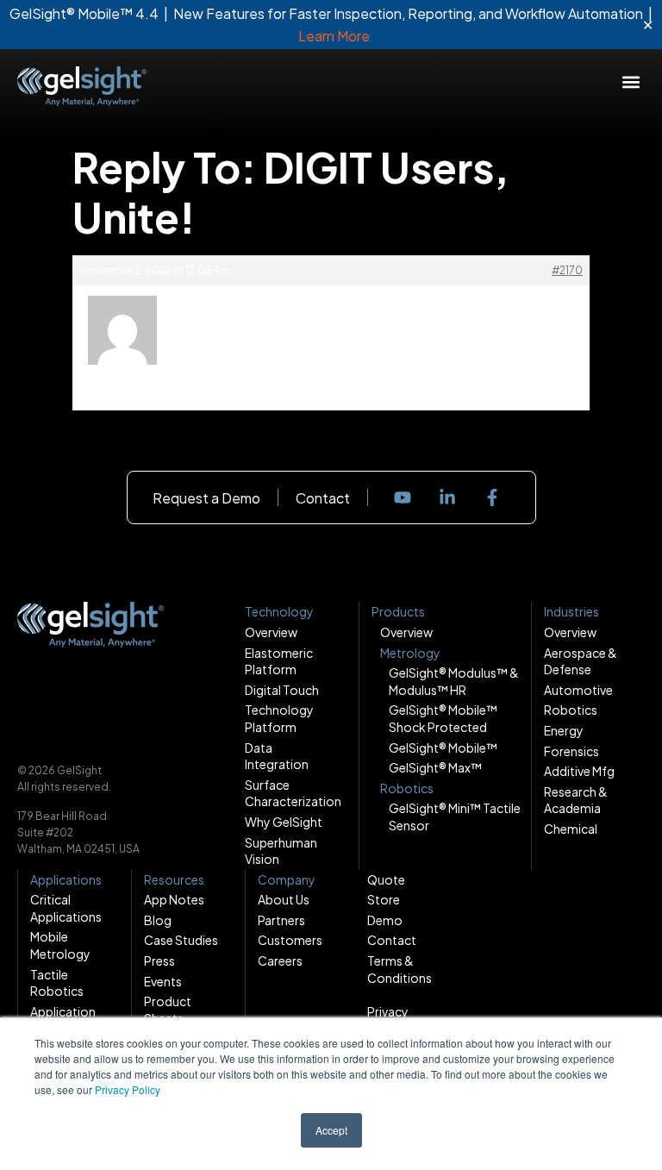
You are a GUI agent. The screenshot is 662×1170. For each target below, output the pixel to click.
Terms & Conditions (399, 969)
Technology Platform (279, 718)
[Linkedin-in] (447, 497)
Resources (174, 879)
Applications (66, 879)
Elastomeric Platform (279, 661)
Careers (280, 960)
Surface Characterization (288, 793)
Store (383, 899)
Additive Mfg (579, 771)
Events (163, 981)
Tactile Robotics (57, 983)
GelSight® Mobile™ (443, 747)
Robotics (570, 709)
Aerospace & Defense (580, 661)
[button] (630, 81)
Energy (564, 730)
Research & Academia (576, 800)
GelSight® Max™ (435, 767)
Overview (271, 632)
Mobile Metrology (60, 945)
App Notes (174, 899)
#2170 (567, 270)
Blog (158, 920)
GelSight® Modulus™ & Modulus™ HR (454, 681)
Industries (571, 611)
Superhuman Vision (281, 851)
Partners (281, 920)
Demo (385, 920)
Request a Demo (206, 498)
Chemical (570, 828)
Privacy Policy (127, 1089)
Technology (279, 611)
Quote (386, 879)
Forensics (571, 751)
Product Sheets (167, 1009)
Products (398, 611)
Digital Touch (282, 690)
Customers (290, 940)
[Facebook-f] (492, 497)
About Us (283, 899)
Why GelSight (283, 821)
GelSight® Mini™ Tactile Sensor (455, 816)
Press (159, 960)
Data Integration (277, 756)
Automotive (578, 690)
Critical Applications (66, 908)
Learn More (334, 36)
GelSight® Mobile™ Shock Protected (443, 718)
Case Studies (181, 940)
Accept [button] (331, 1130)
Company (286, 879)
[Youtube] (402, 497)
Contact (323, 498)
